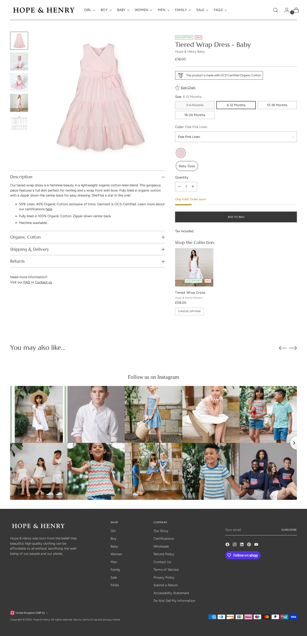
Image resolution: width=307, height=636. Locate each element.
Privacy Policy (164, 577)
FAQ (26, 282)
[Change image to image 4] (19, 103)
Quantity (181, 177)
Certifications (164, 539)
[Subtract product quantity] (179, 186)
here (49, 209)
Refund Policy (164, 554)
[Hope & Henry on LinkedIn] (242, 545)
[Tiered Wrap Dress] (194, 267)
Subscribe (289, 529)
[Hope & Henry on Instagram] (235, 545)
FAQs (115, 585)
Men (114, 562)
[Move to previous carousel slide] (283, 348)
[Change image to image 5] (19, 124)
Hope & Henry (41, 619)
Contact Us (162, 562)
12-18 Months (277, 105)
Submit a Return (166, 585)
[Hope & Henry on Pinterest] (249, 545)
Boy (113, 539)
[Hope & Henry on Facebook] (228, 545)
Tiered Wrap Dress (190, 293)
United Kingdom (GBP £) (30, 612)
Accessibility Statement (171, 593)
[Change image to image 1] (19, 41)
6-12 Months (236, 105)
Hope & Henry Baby (190, 52)
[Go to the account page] (284, 10)
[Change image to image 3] (19, 82)
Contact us (43, 282)
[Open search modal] (275, 10)
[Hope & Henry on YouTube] (256, 545)
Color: (191, 127)
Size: (188, 97)
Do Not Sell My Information (174, 601)
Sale (114, 577)
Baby (114, 546)
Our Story (161, 531)
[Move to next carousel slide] (293, 348)
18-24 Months (194, 115)
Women (116, 554)
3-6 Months (194, 105)
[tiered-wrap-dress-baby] (181, 153)
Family (115, 570)
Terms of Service (166, 570)
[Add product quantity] (193, 186)
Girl (113, 531)
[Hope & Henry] (44, 10)
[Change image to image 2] (19, 61)
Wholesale (161, 546)
